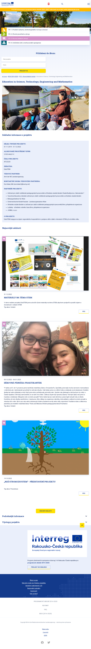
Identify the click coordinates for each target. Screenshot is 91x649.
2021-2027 (45, 9)
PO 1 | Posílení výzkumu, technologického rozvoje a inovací (28, 30)
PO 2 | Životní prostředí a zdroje (19, 34)
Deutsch (49, 4)
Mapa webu (45, 629)
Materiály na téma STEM (18, 297)
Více (83, 311)
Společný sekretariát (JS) (33, 586)
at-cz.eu (4, 76)
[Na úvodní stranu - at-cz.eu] (7, 4)
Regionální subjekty (33, 588)
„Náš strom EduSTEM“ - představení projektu (30, 481)
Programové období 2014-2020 (45, 601)
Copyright (45, 632)
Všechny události (45, 511)
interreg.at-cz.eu (73, 9)
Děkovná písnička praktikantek (23, 382)
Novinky (45, 605)
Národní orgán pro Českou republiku (34, 583)
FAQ (45, 609)
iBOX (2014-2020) (45, 613)
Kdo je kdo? (34, 594)
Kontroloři (33, 591)
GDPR (45, 635)
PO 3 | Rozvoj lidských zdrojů (18, 38)
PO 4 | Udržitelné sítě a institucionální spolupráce (24, 43)
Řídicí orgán (34, 580)
